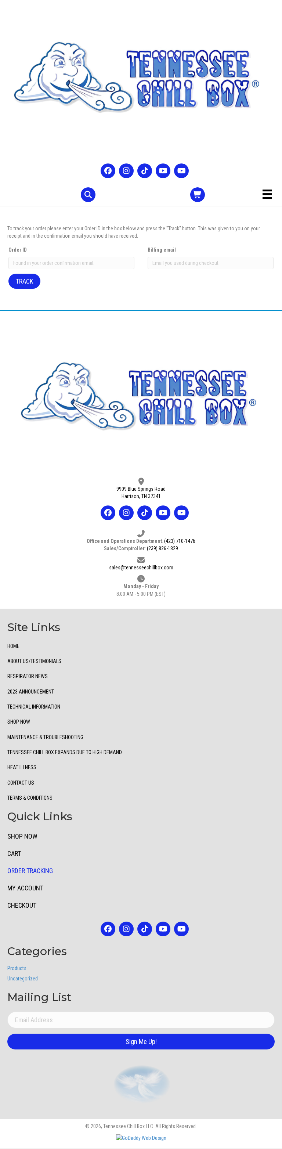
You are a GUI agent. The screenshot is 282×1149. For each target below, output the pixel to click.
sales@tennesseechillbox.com (141, 567)
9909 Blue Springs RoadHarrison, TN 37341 (141, 492)
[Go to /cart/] (197, 194)
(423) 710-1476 (179, 541)
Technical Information (33, 707)
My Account (25, 888)
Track (24, 281)
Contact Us (20, 783)
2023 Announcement (30, 692)
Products (16, 968)
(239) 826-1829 (162, 548)
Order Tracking (30, 871)
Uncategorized (22, 978)
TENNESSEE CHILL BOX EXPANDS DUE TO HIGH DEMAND (64, 752)
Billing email (162, 250)
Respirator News (27, 676)
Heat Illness (21, 767)
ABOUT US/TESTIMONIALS (34, 661)
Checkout (21, 905)
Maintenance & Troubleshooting (45, 737)
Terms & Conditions (30, 798)
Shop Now (18, 722)
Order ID (17, 250)
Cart (14, 853)
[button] (108, 170)
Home (13, 646)
